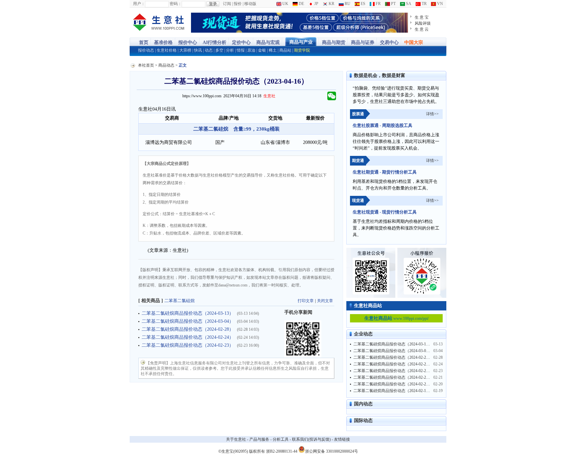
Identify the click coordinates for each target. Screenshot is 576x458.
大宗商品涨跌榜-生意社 (159, 23)
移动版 (250, 3)
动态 (209, 50)
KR (331, 3)
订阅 (227, 3)
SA (408, 3)
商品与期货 (333, 42)
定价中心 (241, 42)
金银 (262, 50)
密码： (176, 3)
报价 (238, 3)
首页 (143, 42)
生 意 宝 (422, 17)
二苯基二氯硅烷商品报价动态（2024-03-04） (188, 321)
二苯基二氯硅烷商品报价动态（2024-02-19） (392, 390)
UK (284, 3)
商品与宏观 (268, 42)
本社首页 (146, 65)
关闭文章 (325, 300)
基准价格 (163, 42)
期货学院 (302, 50)
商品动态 (166, 65)
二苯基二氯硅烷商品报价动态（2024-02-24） (188, 337)
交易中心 (389, 42)
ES (362, 3)
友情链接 (342, 439)
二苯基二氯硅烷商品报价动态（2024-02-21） (392, 377)
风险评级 (423, 23)
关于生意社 (236, 439)
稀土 (273, 50)
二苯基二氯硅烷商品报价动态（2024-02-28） (188, 329)
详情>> (432, 114)
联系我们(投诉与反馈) (311, 439)
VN (439, 3)
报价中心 (187, 42)
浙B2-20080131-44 (281, 451)
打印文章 (306, 300)
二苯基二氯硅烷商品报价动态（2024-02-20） (392, 384)
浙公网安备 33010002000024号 (331, 451)
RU (347, 3)
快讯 (198, 50)
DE (301, 3)
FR (378, 3)
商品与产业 (301, 42)
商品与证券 (362, 42)
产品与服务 (259, 439)
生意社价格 (167, 50)
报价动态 (146, 50)
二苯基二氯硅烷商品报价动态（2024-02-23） (188, 345)
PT (393, 3)
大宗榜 (185, 50)
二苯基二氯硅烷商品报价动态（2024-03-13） (188, 313)
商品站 (285, 50)
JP (315, 3)
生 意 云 (422, 29)
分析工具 (281, 439)
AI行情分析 (214, 42)
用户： (139, 3)
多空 (219, 50)
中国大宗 (413, 42)
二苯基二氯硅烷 (179, 300)
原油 (251, 50)
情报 (241, 50)
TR (424, 3)
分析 (230, 50)
